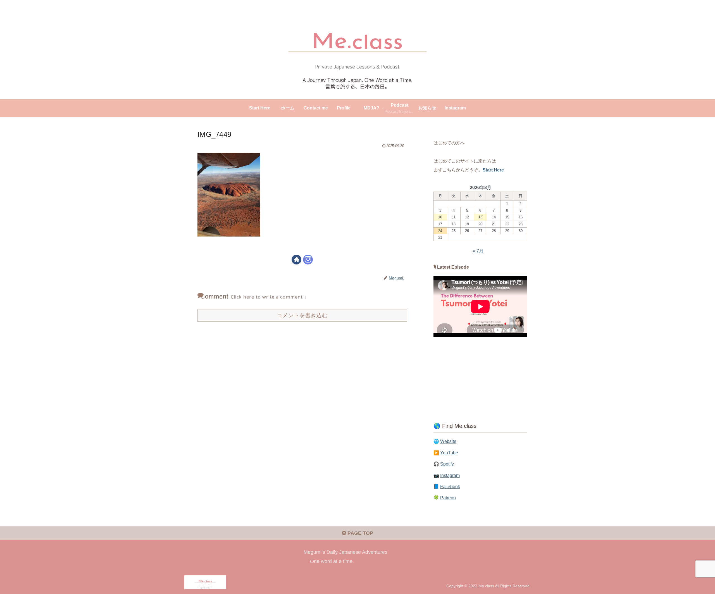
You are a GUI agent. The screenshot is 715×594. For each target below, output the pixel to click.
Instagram (450, 475)
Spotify (447, 463)
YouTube (449, 452)
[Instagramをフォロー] (308, 259)
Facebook (450, 486)
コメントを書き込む (302, 315)
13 (480, 217)
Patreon (448, 497)
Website (448, 441)
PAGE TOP (359, 533)
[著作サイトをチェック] (296, 259)
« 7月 (478, 250)
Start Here (493, 169)
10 (440, 217)
